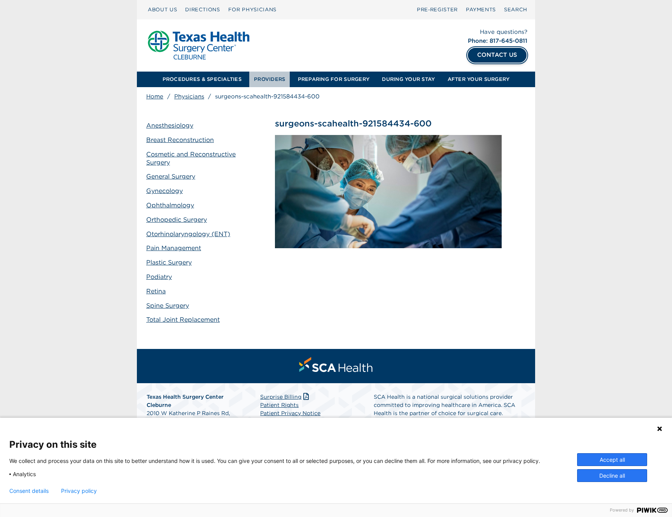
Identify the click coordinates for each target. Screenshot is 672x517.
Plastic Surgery (169, 262)
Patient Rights (279, 405)
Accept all (612, 459)
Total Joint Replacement (183, 319)
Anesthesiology (169, 125)
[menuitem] (162, 9)
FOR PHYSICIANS (252, 9)
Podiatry (159, 276)
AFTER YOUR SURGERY (479, 79)
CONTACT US (497, 54)
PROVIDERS (269, 79)
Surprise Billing (280, 397)
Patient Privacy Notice (290, 413)
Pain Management (173, 248)
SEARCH (515, 9)
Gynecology (164, 191)
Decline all (612, 475)
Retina (156, 291)
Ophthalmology (170, 205)
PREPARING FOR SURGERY (333, 79)
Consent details (29, 491)
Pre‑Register (437, 9)
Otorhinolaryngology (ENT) (188, 234)
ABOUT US (162, 9)
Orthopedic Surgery (176, 219)
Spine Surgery (167, 305)
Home (154, 96)
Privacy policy (79, 491)
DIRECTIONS (202, 9)
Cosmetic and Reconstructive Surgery (191, 158)
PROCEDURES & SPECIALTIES (202, 79)
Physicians (189, 96)
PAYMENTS (481, 9)
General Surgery (170, 176)
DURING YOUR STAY (408, 79)
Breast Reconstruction (180, 140)
